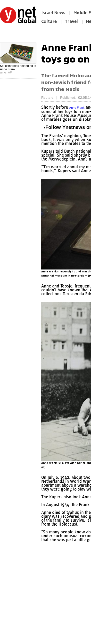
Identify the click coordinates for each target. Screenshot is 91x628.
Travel (71, 21)
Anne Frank (79, 107)
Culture (49, 21)
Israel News (53, 12)
